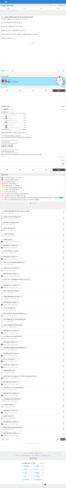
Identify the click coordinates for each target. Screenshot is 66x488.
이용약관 (17, 455)
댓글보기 (59, 169)
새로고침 (63, 106)
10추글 (41, 8)
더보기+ (63, 174)
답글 (3, 156)
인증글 (57, 8)
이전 (33, 90)
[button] (30, 203)
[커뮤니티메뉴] (2, 2)
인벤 (5, 2)
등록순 (7, 106)
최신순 (11, 106)
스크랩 (62, 70)
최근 (3, 439)
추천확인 (3, 70)
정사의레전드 (4, 19)
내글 (8, 8)
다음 (46, 90)
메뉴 (2, 86)
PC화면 (31, 453)
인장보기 (5, 86)
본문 (20, 90)
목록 (7, 90)
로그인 (26, 453)
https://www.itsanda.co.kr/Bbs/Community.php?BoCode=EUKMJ (16, 137)
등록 (63, 164)
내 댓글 (25, 8)
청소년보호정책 (35, 455)
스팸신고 (12, 70)
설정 (40, 453)
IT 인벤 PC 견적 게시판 (7, 5)
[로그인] (61, 1)
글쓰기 (64, 5)
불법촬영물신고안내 (46, 455)
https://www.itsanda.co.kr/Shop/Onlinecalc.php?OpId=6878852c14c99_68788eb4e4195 (21, 154)
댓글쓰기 (59, 90)
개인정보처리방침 (25, 455)
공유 (58, 70)
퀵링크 (36, 453)
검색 (58, 439)
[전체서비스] (64, 1)
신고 (8, 70)
